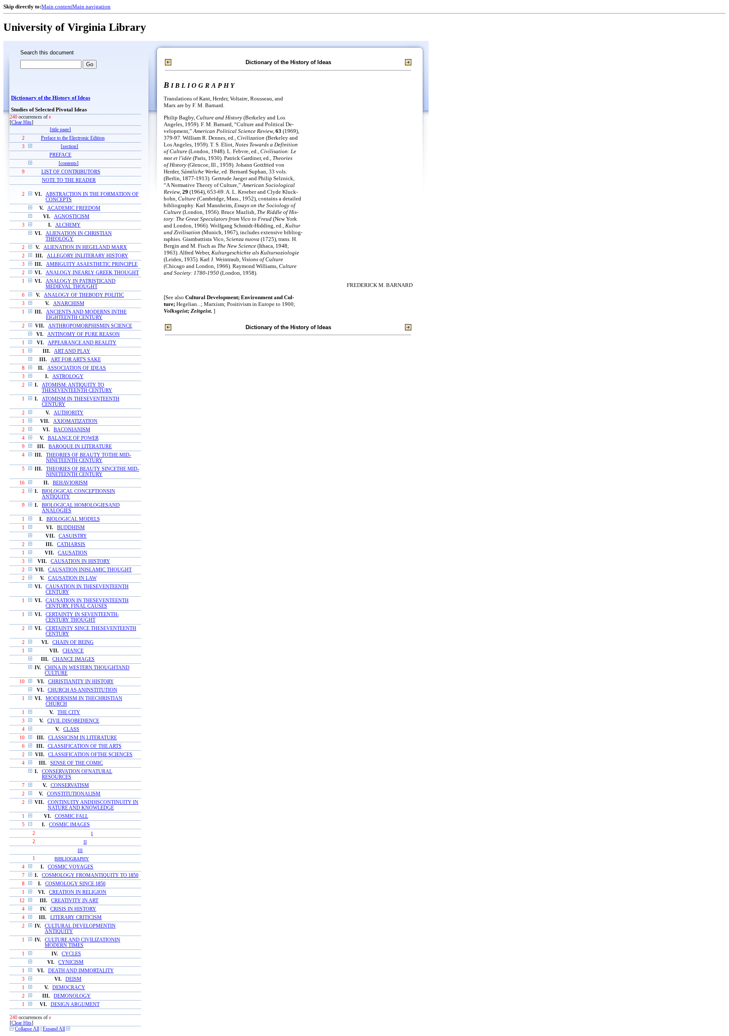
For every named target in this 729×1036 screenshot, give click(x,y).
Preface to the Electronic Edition (73, 138)
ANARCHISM (68, 303)
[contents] (68, 163)
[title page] (60, 130)
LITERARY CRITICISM (76, 917)
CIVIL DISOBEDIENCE (73, 721)
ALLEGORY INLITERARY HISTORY (87, 256)
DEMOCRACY (68, 987)
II (85, 841)
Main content (56, 6)
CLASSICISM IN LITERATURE (82, 738)
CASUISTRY (73, 536)
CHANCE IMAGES (73, 659)
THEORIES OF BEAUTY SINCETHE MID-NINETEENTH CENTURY (92, 471)
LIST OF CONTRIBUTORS (70, 172)
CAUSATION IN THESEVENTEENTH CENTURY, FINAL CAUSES (87, 603)
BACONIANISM (72, 430)
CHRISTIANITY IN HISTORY (81, 681)
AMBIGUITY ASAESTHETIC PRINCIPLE (92, 264)
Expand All (54, 1029)
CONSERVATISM (70, 785)
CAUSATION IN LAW (72, 578)
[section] (69, 146)
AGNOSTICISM (71, 216)
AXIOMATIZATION (75, 421)
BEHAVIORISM (70, 483)
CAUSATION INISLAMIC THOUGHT (90, 570)
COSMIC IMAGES (69, 825)
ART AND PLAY (72, 351)
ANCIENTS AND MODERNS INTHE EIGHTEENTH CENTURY (86, 314)
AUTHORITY (69, 413)
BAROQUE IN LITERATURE (80, 446)
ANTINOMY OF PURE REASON (83, 334)
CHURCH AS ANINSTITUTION (82, 690)
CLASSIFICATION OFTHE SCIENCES (90, 754)
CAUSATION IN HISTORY (80, 561)
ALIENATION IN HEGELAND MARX (85, 247)
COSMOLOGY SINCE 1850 (75, 884)
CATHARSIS (71, 544)
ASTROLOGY (68, 376)
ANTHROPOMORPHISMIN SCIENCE (90, 326)
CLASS (71, 729)
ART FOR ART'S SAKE (76, 359)
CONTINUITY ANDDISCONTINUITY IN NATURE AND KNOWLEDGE (93, 805)
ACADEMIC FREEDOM (73, 208)
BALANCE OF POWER (73, 438)
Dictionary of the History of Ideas (50, 98)
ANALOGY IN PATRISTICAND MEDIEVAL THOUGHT (81, 284)
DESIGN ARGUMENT (75, 1004)
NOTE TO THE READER (69, 180)
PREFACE (60, 155)
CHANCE (73, 651)
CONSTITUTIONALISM (73, 794)
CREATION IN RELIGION (77, 892)
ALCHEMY (68, 225)
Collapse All (27, 1029)
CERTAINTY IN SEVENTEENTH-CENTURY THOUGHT (82, 617)
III (80, 850)
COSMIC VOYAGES (70, 867)
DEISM (73, 979)
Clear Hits (21, 122)
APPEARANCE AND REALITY (82, 343)
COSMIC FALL (71, 816)
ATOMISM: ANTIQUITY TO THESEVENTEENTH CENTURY (77, 387)
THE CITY (68, 712)
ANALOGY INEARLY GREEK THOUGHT (92, 273)
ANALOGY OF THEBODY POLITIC (84, 295)
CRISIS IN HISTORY (73, 909)
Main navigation (91, 6)
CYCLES (71, 954)
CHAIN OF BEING (73, 642)
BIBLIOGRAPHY (71, 858)
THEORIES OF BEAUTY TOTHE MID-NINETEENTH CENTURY (88, 457)
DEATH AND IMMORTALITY (81, 971)
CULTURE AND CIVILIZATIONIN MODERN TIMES (82, 942)
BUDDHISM (71, 527)
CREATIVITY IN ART (74, 900)
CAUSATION (72, 553)
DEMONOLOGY (72, 996)
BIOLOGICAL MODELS (73, 519)
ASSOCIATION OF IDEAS (76, 368)
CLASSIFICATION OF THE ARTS (85, 746)
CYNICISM (71, 962)
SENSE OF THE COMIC (76, 763)
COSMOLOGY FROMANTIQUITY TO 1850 (90, 875)
